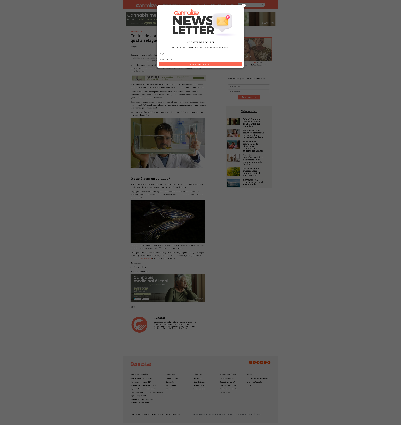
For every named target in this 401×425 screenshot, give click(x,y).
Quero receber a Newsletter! (200, 64)
